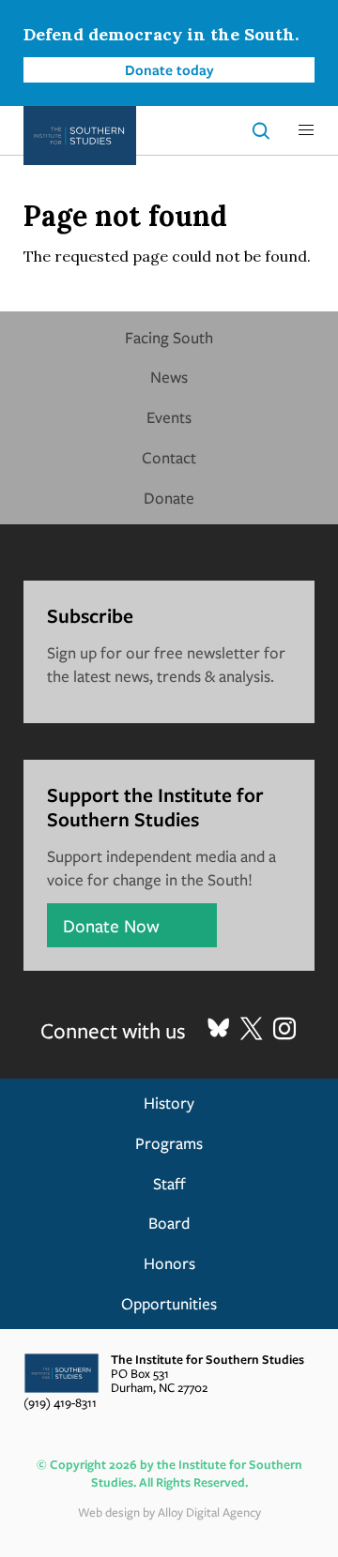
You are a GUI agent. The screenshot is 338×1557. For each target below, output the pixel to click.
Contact (169, 457)
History (169, 1102)
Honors (169, 1263)
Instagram (284, 1029)
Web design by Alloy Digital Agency (169, 1512)
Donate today (169, 69)
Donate (169, 497)
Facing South (169, 337)
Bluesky (219, 1029)
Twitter (252, 1029)
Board (169, 1222)
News (169, 376)
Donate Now (111, 925)
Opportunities (169, 1303)
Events (169, 417)
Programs (169, 1143)
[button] (306, 130)
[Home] (79, 135)
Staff (169, 1183)
